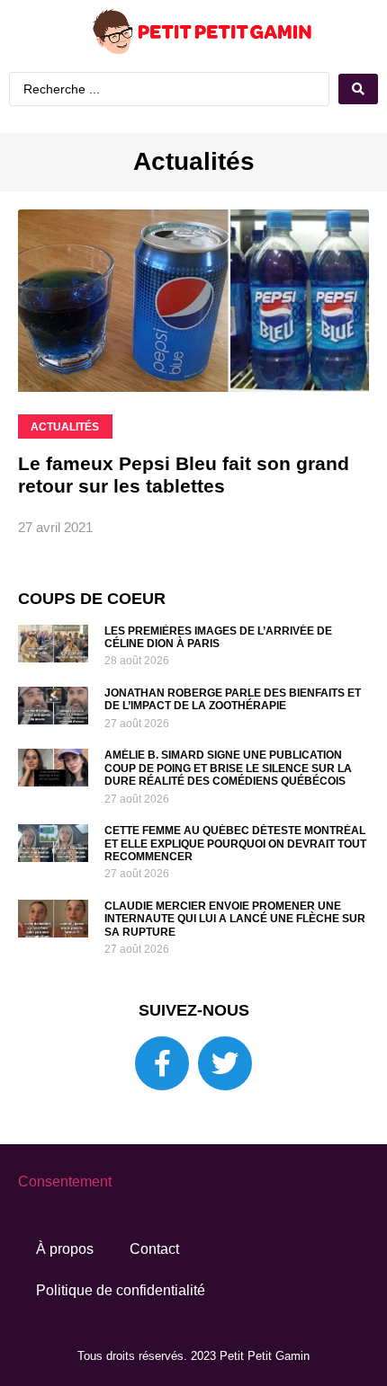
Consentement (65, 1218)
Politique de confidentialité (120, 1327)
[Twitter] (225, 1100)
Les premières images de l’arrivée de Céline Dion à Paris (218, 674)
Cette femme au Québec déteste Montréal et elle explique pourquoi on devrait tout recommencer (235, 880)
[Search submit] (195, 127)
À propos (65, 1285)
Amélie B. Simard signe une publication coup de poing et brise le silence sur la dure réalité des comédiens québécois (228, 805)
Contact (154, 1285)
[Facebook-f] (162, 1100)
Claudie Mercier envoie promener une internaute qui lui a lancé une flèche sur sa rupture (234, 956)
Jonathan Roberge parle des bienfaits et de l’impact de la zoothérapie (232, 736)
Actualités (194, 198)
